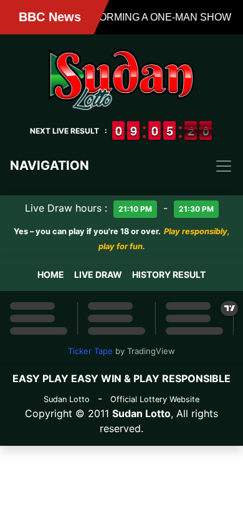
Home (50, 274)
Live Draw (98, 274)
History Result (169, 274)
